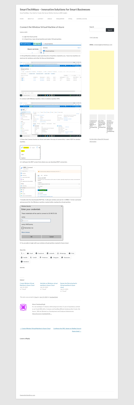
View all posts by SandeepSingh (42, 314)
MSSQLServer (60, 18)
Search (92, 27)
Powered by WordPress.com (27, 395)
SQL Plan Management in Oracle (101, 122)
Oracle (49, 18)
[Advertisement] (102, 80)
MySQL (70, 18)
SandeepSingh (54, 297)
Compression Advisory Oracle (93, 122)
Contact (40, 18)
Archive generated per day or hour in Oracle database (110, 124)
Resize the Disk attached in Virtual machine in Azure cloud (68, 285)
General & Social (82, 18)
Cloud (36, 297)
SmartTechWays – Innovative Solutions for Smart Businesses (55, 9)
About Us (31, 18)
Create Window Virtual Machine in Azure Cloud (35, 328)
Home (22, 18)
